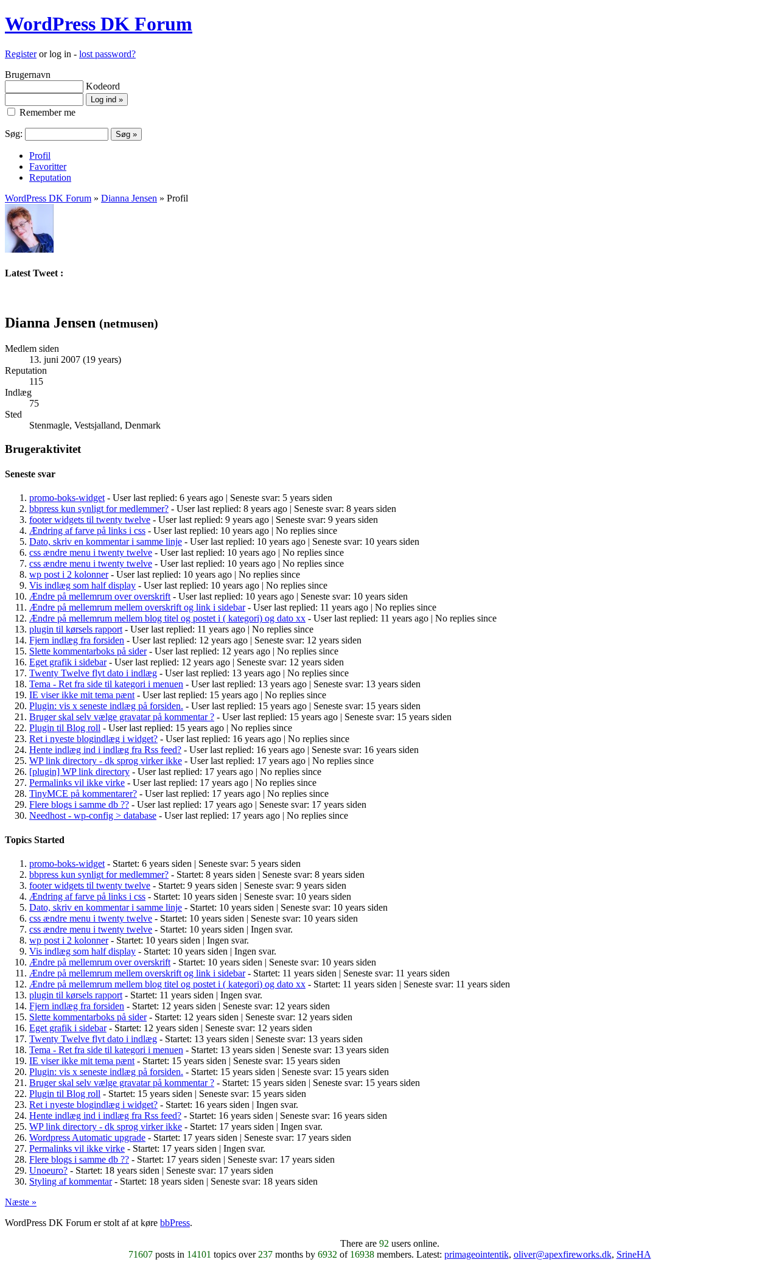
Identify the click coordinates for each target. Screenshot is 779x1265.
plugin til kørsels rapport (75, 629)
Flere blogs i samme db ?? (79, 804)
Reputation (50, 177)
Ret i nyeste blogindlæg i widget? (93, 739)
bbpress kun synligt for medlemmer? (99, 508)
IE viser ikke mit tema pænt (81, 695)
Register (21, 54)
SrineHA (634, 1254)
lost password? (107, 54)
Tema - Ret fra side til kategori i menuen (106, 684)
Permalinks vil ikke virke (77, 782)
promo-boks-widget (67, 497)
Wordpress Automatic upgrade (87, 1137)
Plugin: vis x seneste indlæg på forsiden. (106, 706)
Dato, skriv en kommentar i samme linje (105, 541)
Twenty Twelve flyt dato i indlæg (93, 673)
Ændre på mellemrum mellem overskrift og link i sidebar (137, 607)
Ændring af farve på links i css (87, 530)
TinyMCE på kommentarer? (83, 793)
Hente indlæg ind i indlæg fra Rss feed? (105, 750)
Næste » (21, 1202)
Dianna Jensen (129, 198)
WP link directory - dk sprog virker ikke (105, 760)
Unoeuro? (48, 1170)
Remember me (46, 112)
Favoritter (47, 166)
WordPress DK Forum (98, 24)
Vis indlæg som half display (82, 585)
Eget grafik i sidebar (68, 662)
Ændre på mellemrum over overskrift (99, 596)
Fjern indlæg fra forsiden (76, 640)
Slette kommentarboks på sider (88, 651)
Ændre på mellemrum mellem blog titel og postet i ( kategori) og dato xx (167, 618)
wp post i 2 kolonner (68, 574)
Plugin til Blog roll (64, 728)
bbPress (175, 1223)
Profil (40, 155)
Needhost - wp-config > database (92, 815)
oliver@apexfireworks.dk (563, 1254)
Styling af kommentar (70, 1181)
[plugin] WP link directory (79, 771)
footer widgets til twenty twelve (89, 519)
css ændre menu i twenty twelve (90, 552)
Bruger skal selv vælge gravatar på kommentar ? (121, 717)
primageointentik (476, 1254)
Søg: (14, 133)
